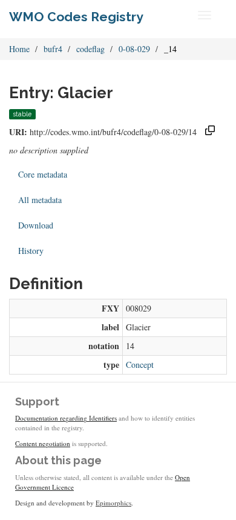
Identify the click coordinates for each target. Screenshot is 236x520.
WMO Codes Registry (76, 16)
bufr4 (53, 49)
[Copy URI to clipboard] (210, 132)
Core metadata (42, 174)
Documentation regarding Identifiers (66, 417)
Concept (140, 364)
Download (35, 225)
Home (19, 49)
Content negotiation (42, 443)
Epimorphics (113, 502)
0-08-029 (134, 49)
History (31, 250)
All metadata (40, 199)
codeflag (90, 49)
